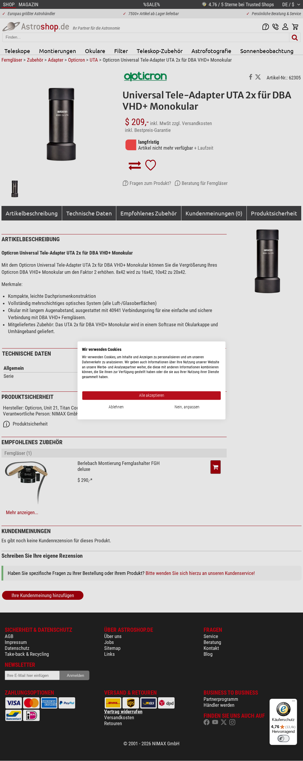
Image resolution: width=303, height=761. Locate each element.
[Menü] (293, 702)
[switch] (283, 738)
